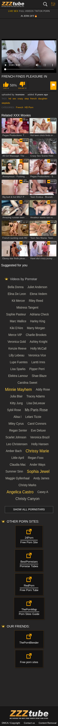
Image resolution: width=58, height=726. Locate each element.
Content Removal (47, 723)
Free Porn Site (29, 540)
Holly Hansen (39, 444)
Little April (17, 458)
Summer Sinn (14, 471)
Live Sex (13, 11)
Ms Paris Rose (36, 410)
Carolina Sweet (27, 382)
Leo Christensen (16, 444)
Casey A (42, 492)
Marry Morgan (36, 328)
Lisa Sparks (17, 369)
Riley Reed (36, 300)
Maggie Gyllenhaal (17, 478)
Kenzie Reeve (17, 348)
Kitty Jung (16, 403)
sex (14, 98)
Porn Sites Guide (29, 612)
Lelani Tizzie (33, 417)
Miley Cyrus (16, 423)
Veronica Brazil (39, 437)
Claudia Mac (18, 464)
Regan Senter (18, 430)
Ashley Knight (38, 341)
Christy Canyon (27, 498)
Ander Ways (37, 464)
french (33, 98)
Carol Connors (37, 423)
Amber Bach (14, 451)
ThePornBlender (29, 642)
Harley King (37, 321)
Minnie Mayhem (18, 389)
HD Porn (29, 107)
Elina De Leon (17, 294)
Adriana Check (39, 314)
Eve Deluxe (38, 430)
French (19, 107)
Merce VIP (15, 335)
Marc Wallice (18, 321)
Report (53, 85)
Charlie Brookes (36, 335)
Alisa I (17, 417)
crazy (20, 98)
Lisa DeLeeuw (36, 403)
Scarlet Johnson (15, 437)
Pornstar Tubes (29, 564)
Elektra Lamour (18, 376)
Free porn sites (29, 662)
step (26, 98)
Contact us (29, 723)
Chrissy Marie (37, 450)
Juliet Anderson (37, 287)
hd (10, 98)
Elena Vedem (38, 294)
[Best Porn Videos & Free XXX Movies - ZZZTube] (18, 4)
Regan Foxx (36, 458)
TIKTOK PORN (42, 11)
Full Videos (26, 11)
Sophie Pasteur (16, 314)
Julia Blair (16, 396)
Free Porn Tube (29, 588)
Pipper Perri (37, 369)
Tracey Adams (35, 396)
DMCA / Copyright (11, 723)
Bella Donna (16, 287)
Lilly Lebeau (16, 355)
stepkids (6, 103)
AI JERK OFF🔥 (29, 16)
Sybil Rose (14, 410)
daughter (42, 98)
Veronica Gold (17, 341)
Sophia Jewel (38, 471)
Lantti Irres (38, 362)
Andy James (41, 478)
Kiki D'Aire (16, 328)
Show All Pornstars (29, 509)
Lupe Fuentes (19, 362)
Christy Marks (27, 485)
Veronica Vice (37, 355)
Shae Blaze (39, 376)
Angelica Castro (20, 491)
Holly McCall (38, 348)
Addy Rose (43, 389)
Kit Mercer (18, 300)
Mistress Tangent (27, 307)
